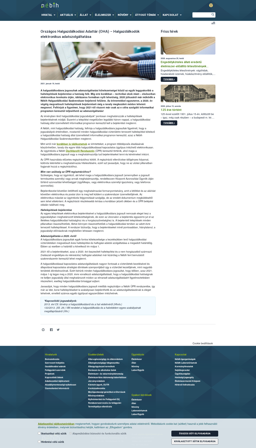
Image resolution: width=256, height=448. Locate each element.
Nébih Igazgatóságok (185, 359)
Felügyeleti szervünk (55, 370)
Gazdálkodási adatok (55, 366)
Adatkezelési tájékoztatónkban (56, 423)
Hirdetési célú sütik (52, 441)
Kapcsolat (180, 354)
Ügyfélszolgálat (182, 373)
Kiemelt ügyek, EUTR (98, 384)
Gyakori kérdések (141, 395)
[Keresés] (212, 15)
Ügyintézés (137, 354)
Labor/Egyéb (137, 370)
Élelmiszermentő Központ (187, 381)
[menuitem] (49, 15)
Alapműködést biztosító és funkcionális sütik (99, 433)
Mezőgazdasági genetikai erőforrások (106, 391)
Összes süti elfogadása (194, 433)
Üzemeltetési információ (57, 388)
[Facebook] (51, 329)
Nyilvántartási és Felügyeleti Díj (103, 399)
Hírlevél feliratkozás (185, 384)
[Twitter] (58, 329)
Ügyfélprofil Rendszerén (80, 151)
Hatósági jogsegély (184, 377)
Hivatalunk (51, 354)
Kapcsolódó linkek (54, 377)
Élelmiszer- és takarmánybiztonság (105, 373)
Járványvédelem (96, 381)
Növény (135, 366)
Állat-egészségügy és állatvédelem (105, 359)
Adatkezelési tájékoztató (57, 381)
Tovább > (169, 79)
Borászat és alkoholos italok (102, 370)
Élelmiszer (136, 359)
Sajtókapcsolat (182, 370)
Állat (133, 362)
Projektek (50, 373)
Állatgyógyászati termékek (101, 366)
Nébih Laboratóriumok (186, 362)
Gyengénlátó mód (211, 5)
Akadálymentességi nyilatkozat (60, 384)
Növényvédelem (96, 395)
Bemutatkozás (52, 359)
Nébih (91, 5)
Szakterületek (96, 354)
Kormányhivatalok (184, 366)
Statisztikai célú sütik (53, 433)
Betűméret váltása (213, 23)
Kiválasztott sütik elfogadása (194, 441)
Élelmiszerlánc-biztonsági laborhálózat (107, 377)
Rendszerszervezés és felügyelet (104, 402)
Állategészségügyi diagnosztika (103, 362)
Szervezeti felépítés (54, 362)
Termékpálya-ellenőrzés (100, 406)
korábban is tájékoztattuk (72, 144)
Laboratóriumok (139, 410)
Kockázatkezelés (96, 388)
